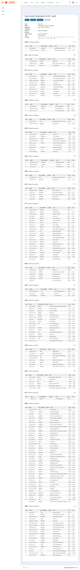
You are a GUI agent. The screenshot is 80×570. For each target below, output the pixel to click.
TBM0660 (43, 84)
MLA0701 (42, 244)
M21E (51, 38)
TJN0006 (41, 416)
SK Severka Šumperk (54, 411)
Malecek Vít (31, 334)
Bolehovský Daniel (33, 209)
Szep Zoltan (31, 456)
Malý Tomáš (31, 473)
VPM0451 (43, 546)
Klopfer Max (32, 192)
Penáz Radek (32, 501)
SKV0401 (40, 439)
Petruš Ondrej (32, 244)
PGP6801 (40, 334)
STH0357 (43, 540)
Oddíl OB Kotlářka (59, 106)
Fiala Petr (31, 497)
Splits (74, 42)
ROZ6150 (43, 164)
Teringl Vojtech (32, 233)
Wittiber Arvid (32, 254)
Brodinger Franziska (33, 553)
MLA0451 (42, 542)
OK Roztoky (58, 164)
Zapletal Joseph (32, 340)
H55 (42, 38)
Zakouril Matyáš (32, 452)
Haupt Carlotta (32, 555)
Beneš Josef (32, 250)
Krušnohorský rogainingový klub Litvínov (58, 388)
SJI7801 (42, 293)
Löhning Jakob (32, 252)
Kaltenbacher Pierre (34, 291)
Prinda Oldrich (32, 377)
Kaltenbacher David (34, 50)
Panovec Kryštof (33, 272)
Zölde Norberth (32, 362)
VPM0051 (43, 533)
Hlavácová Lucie (33, 84)
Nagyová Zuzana (33, 63)
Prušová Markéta (33, 151)
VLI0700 (41, 229)
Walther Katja (32, 121)
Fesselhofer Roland (33, 443)
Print (27, 19)
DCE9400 (41, 463)
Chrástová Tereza (33, 531)
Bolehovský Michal (33, 486)
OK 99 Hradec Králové (58, 80)
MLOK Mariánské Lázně (60, 48)
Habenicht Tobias (33, 409)
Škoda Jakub (32, 418)
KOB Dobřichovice (56, 276)
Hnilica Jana (32, 544)
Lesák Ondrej (32, 478)
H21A (69, 37)
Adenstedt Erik (32, 332)
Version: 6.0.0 (26, 567)
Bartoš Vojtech (32, 422)
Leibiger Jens (32, 308)
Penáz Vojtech (32, 431)
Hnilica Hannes (32, 484)
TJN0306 (41, 478)
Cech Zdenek (32, 338)
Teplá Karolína (32, 527)
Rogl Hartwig (32, 364)
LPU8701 (40, 497)
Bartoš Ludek (32, 360)
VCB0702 (42, 233)
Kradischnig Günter (33, 357)
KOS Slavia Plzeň (56, 214)
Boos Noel (31, 413)
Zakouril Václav (32, 312)
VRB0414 (40, 473)
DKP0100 (41, 278)
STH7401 (39, 321)
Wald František (32, 388)
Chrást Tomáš (32, 321)
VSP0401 (40, 469)
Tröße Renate (32, 179)
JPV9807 (40, 461)
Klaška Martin (33, 278)
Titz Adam (31, 469)
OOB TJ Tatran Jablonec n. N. (59, 63)
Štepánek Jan (32, 220)
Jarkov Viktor (33, 398)
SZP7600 (41, 454)
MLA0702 (42, 250)
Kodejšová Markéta (33, 521)
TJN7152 (42, 143)
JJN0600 (42, 224)
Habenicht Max (32, 351)
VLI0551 (42, 76)
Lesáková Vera (32, 143)
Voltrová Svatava (33, 164)
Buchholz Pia (32, 536)
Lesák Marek (32, 194)
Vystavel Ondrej (32, 461)
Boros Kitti (31, 550)
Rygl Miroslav (32, 448)
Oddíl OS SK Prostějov (55, 461)
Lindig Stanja (32, 87)
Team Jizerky (56, 91)
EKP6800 (40, 315)
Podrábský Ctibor (33, 229)
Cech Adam (32, 231)
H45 (39, 38)
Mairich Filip (32, 224)
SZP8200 (41, 424)
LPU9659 (42, 514)
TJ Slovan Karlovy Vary (55, 439)
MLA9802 (41, 422)
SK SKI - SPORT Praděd (54, 383)
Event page (47, 19)
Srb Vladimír (32, 222)
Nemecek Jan (33, 276)
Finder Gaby (32, 166)
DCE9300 (41, 458)
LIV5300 (39, 388)
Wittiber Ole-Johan (33, 242)
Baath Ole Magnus (33, 256)
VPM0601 (42, 214)
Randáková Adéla (33, 523)
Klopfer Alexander (33, 493)
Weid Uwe (31, 319)
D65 (60, 37)
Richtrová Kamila (33, 546)
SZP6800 (41, 465)
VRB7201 (39, 306)
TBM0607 (42, 220)
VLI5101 (38, 377)
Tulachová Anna (32, 93)
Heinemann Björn (32, 317)
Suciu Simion (32, 467)
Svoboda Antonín (33, 214)
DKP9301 (41, 274)
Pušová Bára (32, 540)
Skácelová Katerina (33, 91)
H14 (63, 37)
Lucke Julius (32, 199)
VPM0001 (41, 435)
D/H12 (39, 37)
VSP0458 (43, 521)
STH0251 (42, 531)
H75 (48, 38)
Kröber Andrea (32, 145)
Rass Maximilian (33, 248)
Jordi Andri (31, 428)
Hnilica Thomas (32, 323)
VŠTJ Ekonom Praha (54, 315)
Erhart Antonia (32, 518)
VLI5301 (38, 385)
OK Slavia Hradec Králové (58, 527)
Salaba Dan (31, 450)
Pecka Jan (31, 315)
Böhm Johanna (33, 110)
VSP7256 (43, 151)
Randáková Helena (33, 525)
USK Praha (55, 61)
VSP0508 (42, 209)
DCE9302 (41, 276)
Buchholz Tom (32, 471)
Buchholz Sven (32, 495)
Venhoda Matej (32, 482)
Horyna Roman (32, 454)
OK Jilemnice (53, 450)
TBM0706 (42, 235)
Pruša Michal (32, 269)
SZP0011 (40, 272)
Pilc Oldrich (31, 383)
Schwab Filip (32, 227)
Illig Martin (31, 490)
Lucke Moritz (32, 218)
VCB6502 (42, 353)
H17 (66, 37)
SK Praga (52, 334)
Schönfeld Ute (32, 136)
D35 (51, 37)
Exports (32, 19)
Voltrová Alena (33, 106)
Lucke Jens (31, 310)
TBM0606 (42, 246)
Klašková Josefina (34, 108)
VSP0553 (43, 82)
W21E (54, 38)
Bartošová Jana (32, 138)
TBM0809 (41, 190)
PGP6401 (40, 488)
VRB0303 (41, 431)
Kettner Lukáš (32, 463)
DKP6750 (43, 162)
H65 (45, 38)
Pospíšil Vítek (32, 465)
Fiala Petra (31, 514)
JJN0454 (43, 538)
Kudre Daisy (31, 512)
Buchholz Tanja (32, 147)
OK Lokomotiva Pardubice (59, 78)
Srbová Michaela (33, 78)
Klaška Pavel (32, 274)
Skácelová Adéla (33, 538)
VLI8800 (40, 418)
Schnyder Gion (32, 441)
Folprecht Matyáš (33, 246)
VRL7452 (42, 525)
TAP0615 (42, 212)
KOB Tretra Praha (56, 212)
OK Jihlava (55, 222)
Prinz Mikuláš (32, 48)
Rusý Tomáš (31, 458)
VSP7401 (39, 312)
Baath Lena (31, 65)
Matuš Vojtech (32, 426)
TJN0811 (40, 194)
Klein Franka (32, 95)
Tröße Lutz (31, 379)
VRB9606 (41, 426)
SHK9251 (42, 527)
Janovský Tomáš (32, 488)
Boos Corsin (31, 420)
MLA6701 (42, 360)
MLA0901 (43, 48)
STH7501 (39, 330)
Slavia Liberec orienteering (59, 76)
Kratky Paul (32, 280)
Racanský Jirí (32, 235)
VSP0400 (41, 452)
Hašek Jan (31, 435)
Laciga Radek (32, 424)
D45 (54, 37)
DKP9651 (43, 108)
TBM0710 (42, 227)
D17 (45, 37)
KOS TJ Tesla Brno (57, 84)
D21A (48, 37)
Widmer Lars (32, 433)
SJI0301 (40, 482)
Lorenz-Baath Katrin (33, 123)
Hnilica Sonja (32, 149)
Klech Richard (32, 306)
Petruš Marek (32, 327)
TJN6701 (42, 366)
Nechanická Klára (33, 529)
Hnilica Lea (31, 548)
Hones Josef (32, 381)
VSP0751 (42, 89)
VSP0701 (42, 216)
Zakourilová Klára (33, 61)
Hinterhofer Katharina (34, 140)
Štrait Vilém (31, 216)
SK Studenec (52, 321)
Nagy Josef (31, 366)
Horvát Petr (31, 411)
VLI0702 (41, 237)
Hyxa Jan (31, 237)
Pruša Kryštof (32, 437)
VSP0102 (40, 437)
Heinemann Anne (33, 516)
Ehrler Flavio (31, 446)
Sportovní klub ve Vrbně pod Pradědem (58, 306)
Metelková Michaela (33, 80)
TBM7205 (41, 448)
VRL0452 (42, 523)
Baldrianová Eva (32, 89)
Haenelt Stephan (33, 295)
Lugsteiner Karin (33, 177)
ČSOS (76, 567)
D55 (57, 37)
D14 (42, 37)
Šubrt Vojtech (32, 259)
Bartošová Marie (32, 542)
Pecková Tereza (32, 76)
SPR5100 (39, 383)
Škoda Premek (32, 385)
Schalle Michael (32, 336)
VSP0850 (42, 61)
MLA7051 (42, 138)
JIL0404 (40, 450)
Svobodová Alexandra (34, 533)
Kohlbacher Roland (33, 355)
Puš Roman (31, 330)
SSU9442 (41, 411)
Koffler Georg (32, 476)
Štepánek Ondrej (33, 190)
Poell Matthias (32, 499)
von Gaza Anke (32, 134)
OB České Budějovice (57, 233)
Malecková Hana (33, 82)
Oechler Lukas (32, 196)
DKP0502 (42, 259)
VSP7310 (40, 269)
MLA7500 (40, 327)
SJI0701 (41, 222)
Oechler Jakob (32, 239)
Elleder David (32, 212)
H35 (72, 37)
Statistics (39, 19)
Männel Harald (32, 325)
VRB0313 (40, 501)
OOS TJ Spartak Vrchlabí (58, 523)
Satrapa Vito (31, 480)
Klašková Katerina (34, 162)
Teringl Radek (32, 353)
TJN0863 (42, 63)
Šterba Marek (32, 439)
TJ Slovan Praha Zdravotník (58, 272)
